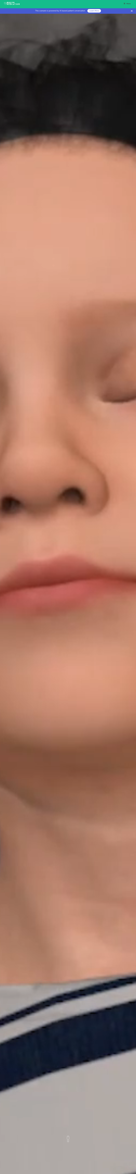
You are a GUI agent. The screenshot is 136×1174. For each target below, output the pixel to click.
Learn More (94, 10)
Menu (128, 4)
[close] (131, 10)
